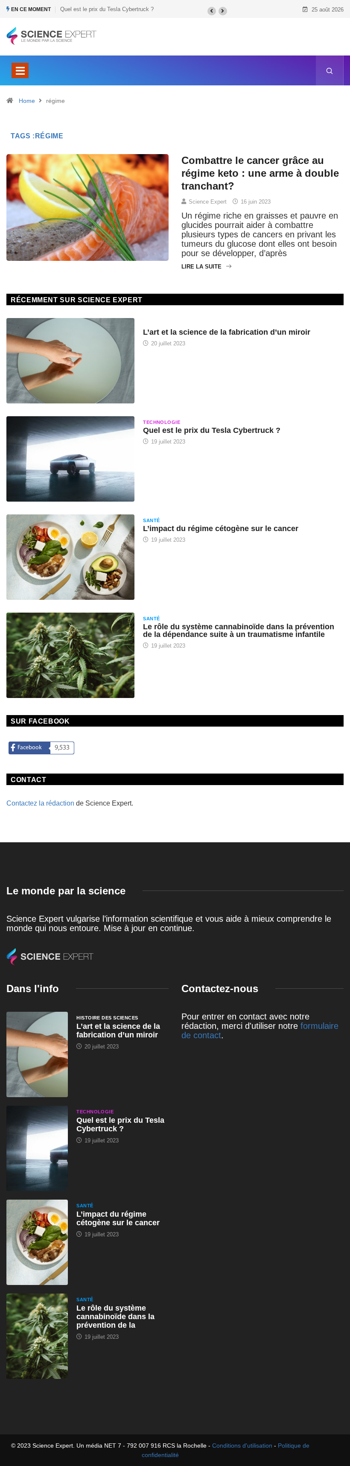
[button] (211, 11)
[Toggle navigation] (20, 70)
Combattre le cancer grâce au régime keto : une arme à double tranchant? (260, 173)
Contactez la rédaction (40, 803)
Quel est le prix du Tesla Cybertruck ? (107, 9)
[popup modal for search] (330, 70)
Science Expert (208, 202)
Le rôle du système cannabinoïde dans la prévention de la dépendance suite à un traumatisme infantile (238, 630)
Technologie (161, 422)
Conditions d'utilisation (242, 1445)
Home (27, 100)
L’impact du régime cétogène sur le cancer (220, 528)
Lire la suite (201, 266)
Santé (151, 520)
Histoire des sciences (173, 324)
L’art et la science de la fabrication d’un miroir (226, 332)
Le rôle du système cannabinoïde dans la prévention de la (115, 1316)
